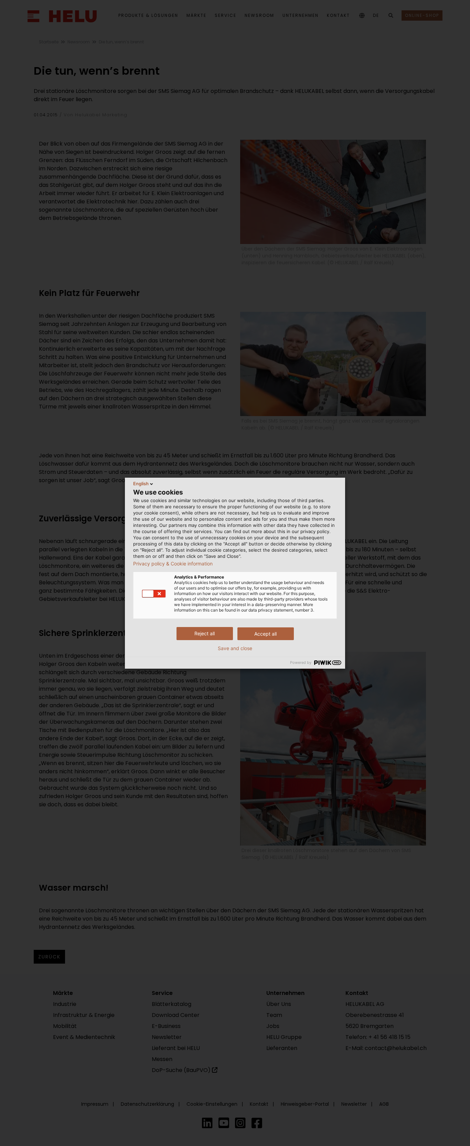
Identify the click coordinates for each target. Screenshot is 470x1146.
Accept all (265, 634)
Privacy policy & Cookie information (173, 563)
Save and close (235, 648)
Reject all (204, 633)
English (141, 483)
